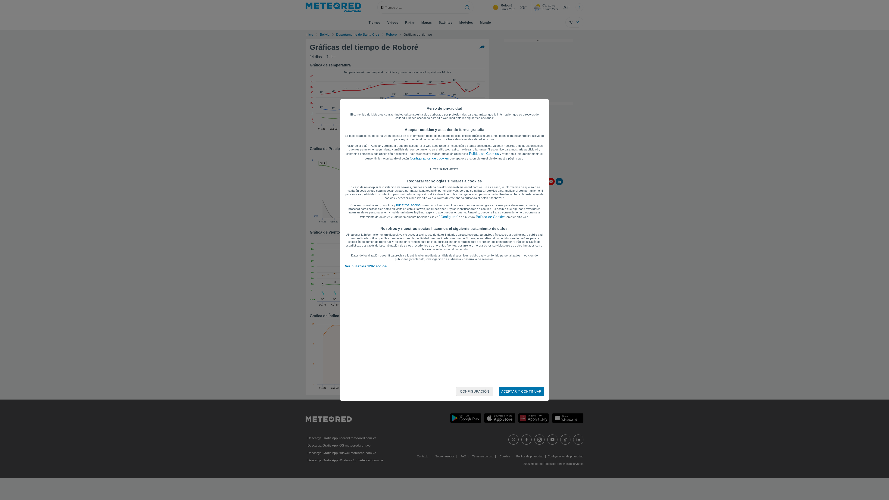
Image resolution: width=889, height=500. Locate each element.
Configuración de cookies (429, 158)
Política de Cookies (484, 154)
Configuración (474, 391)
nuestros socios (408, 205)
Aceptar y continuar (521, 391)
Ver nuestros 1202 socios (366, 266)
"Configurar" (448, 217)
